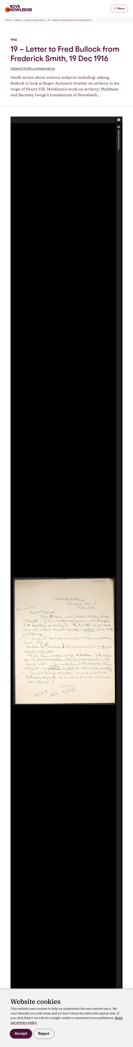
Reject (43, 1033)
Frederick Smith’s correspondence (33, 68)
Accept (21, 1033)
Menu (121, 8)
